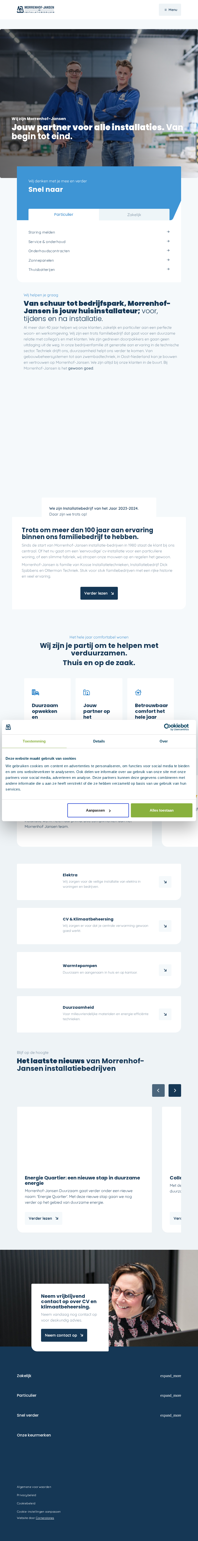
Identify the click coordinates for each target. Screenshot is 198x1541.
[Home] (165, 926)
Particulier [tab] (63, 214)
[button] (175, 1090)
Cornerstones (45, 1518)
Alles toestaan (162, 810)
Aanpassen (95, 810)
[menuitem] (99, 232)
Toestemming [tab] (34, 741)
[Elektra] (165, 882)
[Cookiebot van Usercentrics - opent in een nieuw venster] (171, 727)
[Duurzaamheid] (165, 1014)
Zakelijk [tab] (134, 214)
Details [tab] (99, 741)
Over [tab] (164, 741)
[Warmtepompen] (165, 970)
